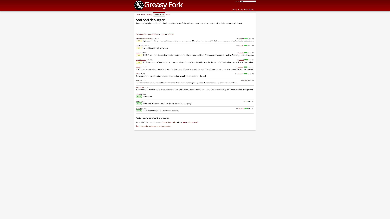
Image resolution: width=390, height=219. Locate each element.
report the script (167, 34)
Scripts (234, 9)
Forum (240, 9)
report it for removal (190, 122)
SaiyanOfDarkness (141, 60)
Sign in (237, 1)
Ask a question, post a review (147, 34)
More (251, 9)
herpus (138, 94)
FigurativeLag (139, 87)
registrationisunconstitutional (144, 38)
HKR (137, 101)
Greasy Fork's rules (169, 122)
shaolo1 (138, 80)
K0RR (137, 74)
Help (246, 9)
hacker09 (241, 38)
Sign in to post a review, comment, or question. (153, 126)
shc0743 (138, 67)
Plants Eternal (139, 45)
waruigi (138, 53)
